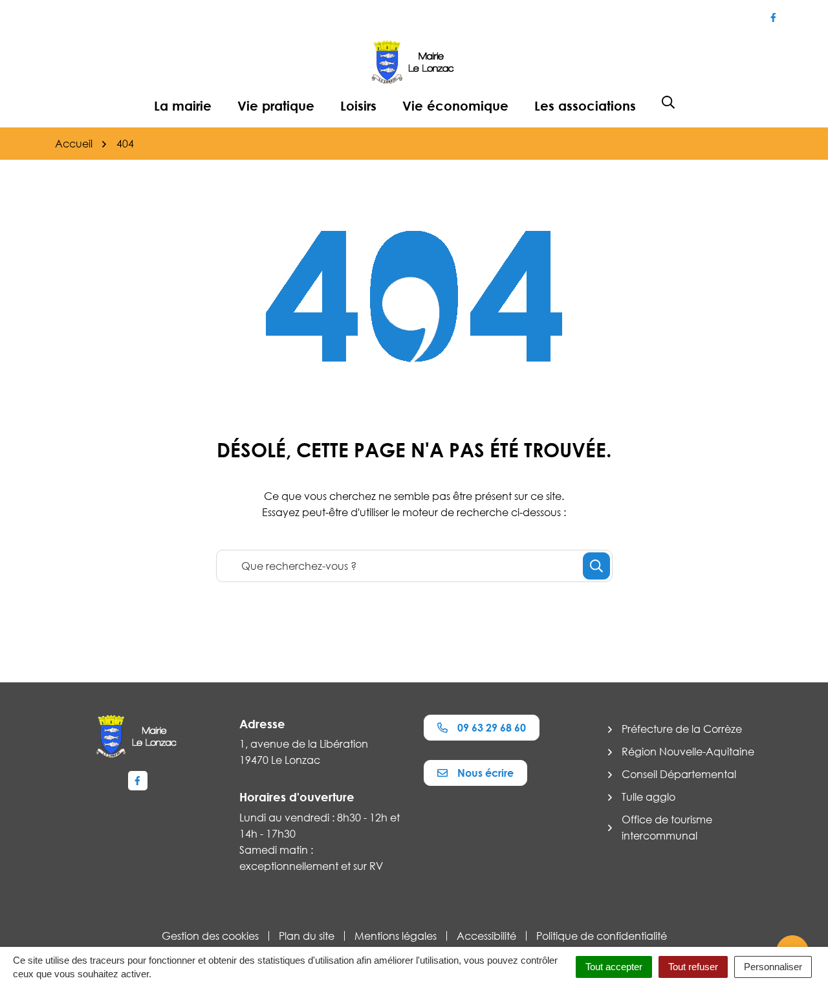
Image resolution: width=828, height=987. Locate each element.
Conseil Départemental (679, 774)
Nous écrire (485, 772)
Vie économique (455, 105)
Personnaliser (773, 966)
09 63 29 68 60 (491, 727)
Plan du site (306, 935)
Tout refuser (693, 966)
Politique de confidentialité (601, 935)
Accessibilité (486, 935)
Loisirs (358, 105)
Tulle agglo (648, 796)
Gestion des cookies (210, 935)
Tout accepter (613, 966)
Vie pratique (275, 105)
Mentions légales (395, 935)
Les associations (585, 105)
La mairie (183, 105)
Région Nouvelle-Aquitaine (688, 751)
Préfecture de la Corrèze (682, 728)
